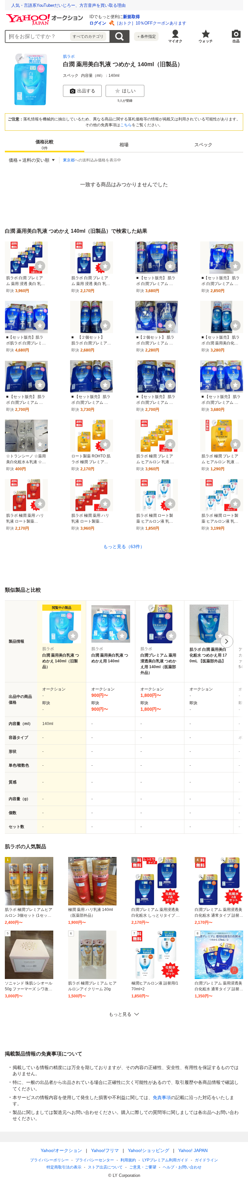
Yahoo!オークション (61, 1150)
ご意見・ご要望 (142, 1167)
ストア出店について (105, 1167)
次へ (226, 641)
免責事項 (162, 1097)
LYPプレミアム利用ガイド (165, 1160)
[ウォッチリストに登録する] (73, 635)
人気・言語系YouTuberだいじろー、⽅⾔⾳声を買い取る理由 (68, 5)
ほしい (129, 90)
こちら (126, 125)
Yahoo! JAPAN (193, 1150)
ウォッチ (206, 41)
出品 (236, 41)
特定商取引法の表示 (63, 1167)
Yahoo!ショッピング (148, 1150)
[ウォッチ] (40, 266)
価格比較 (45, 144)
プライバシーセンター (94, 1160)
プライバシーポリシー (49, 1160)
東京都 (69, 160)
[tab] (44, 144)
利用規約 (128, 1160)
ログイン (97, 23)
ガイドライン (206, 1160)
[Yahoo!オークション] (45, 15)
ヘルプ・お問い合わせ (182, 1167)
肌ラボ (69, 56)
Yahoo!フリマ (105, 1150)
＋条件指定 (146, 36)
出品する (86, 90)
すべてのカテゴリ (88, 36)
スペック (203, 144)
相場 (124, 144)
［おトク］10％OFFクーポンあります (150, 23)
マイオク (175, 41)
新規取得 (131, 16)
